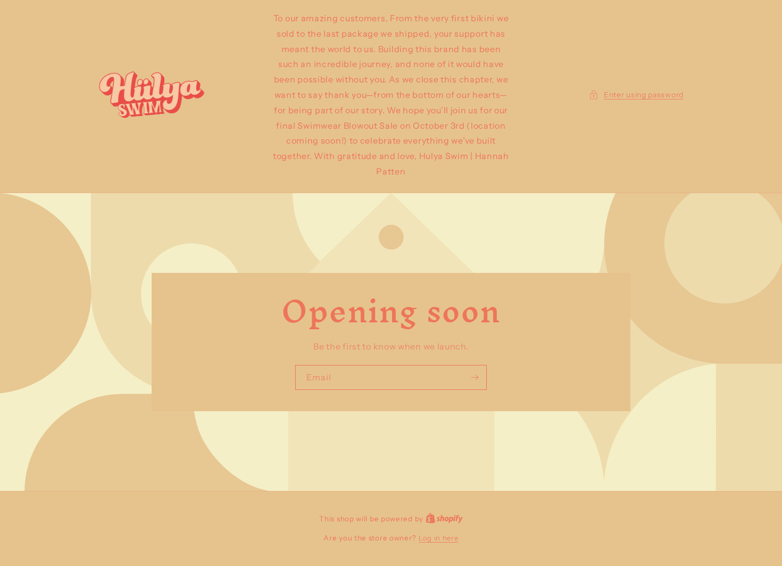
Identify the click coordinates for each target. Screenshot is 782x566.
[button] (636, 95)
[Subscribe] (474, 377)
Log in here (439, 538)
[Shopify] (444, 518)
